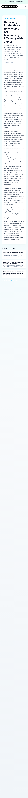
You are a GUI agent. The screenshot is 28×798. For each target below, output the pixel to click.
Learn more (13, 2)
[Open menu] (25, 6)
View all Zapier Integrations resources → (11, 280)
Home (3, 13)
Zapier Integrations (17, 13)
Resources (8, 13)
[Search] (21, 6)
